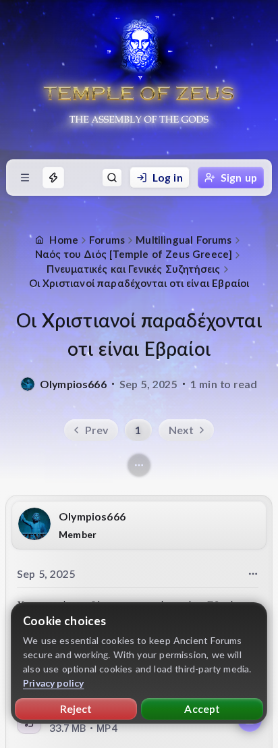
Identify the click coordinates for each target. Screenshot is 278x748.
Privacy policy (53, 683)
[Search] (112, 177)
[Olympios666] (27, 384)
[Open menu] (25, 177)
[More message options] (253, 574)
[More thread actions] (139, 465)
